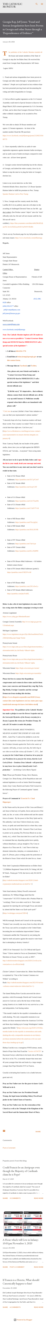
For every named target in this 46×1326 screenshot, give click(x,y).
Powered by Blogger (24, 1320)
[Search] (36, 4)
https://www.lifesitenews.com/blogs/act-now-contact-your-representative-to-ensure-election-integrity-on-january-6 (22, 434)
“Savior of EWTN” (34, 1051)
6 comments (15, 1307)
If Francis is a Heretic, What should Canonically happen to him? (21, 1281)
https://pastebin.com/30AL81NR (26, 530)
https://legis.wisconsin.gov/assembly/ (28, 673)
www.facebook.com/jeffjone (14, 329)
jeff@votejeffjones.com (12, 310)
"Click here (7, 411)
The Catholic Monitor (12, 5)
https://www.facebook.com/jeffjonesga (28, 238)
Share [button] (38, 1131)
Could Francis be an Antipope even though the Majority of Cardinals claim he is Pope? (21, 1171)
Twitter (33, 366)
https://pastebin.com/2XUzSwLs (26, 586)
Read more (38, 1198)
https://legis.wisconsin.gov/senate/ (27, 668)
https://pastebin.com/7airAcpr (25, 544)
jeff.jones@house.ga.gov (11, 313)
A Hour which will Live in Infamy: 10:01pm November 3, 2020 (21, 1241)
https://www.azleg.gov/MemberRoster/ (16, 616)
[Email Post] (4, 1131)
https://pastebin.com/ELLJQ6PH (26, 551)
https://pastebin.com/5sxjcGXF (26, 487)
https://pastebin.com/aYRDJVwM (19, 572)
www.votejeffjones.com (11, 324)
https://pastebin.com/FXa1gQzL (26, 522)
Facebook (23, 366)
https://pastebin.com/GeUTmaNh (27, 501)
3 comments (15, 1198)
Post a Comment (9, 1148)
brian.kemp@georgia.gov (27, 357)
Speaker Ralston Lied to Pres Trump (15, 194)
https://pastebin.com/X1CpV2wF (27, 480)
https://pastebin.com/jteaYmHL (18, 594)
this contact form (13, 360)
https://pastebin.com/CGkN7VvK (27, 508)
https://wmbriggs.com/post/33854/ (15, 913)
